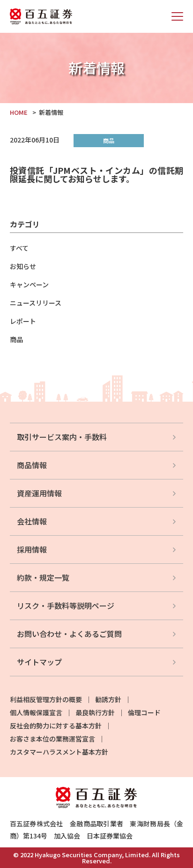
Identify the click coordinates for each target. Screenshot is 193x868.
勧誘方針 (108, 699)
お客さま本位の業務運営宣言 (52, 738)
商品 (16, 339)
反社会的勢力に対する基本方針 (56, 725)
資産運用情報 (39, 493)
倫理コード (144, 712)
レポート (23, 321)
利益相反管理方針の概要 (46, 699)
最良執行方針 (95, 712)
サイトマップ (39, 661)
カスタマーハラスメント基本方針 (59, 751)
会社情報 (32, 521)
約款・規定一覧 (43, 577)
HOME (19, 112)
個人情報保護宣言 (36, 712)
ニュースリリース (35, 302)
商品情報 (32, 465)
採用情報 (32, 549)
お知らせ (23, 266)
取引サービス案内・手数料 (62, 436)
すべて (19, 248)
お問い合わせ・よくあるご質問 (69, 633)
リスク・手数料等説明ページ (65, 605)
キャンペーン (29, 284)
